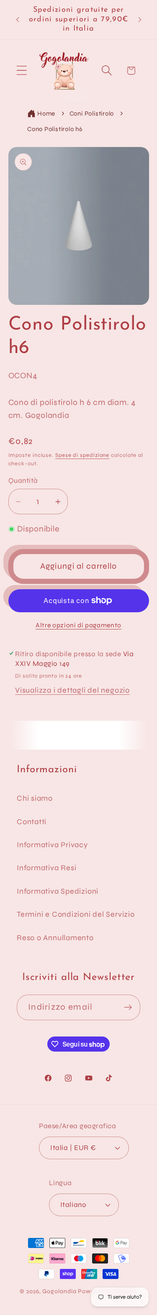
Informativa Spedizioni (57, 891)
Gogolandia (59, 1291)
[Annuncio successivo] (140, 19)
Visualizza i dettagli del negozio (72, 690)
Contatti (31, 821)
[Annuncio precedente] (17, 19)
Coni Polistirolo (91, 113)
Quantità (23, 480)
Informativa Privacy (52, 844)
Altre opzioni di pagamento (78, 625)
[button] (21, 71)
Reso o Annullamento (55, 937)
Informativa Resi (46, 867)
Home (46, 113)
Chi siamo (35, 798)
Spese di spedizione (82, 455)
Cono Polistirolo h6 (55, 129)
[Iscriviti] (128, 1007)
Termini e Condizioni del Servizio (76, 914)
